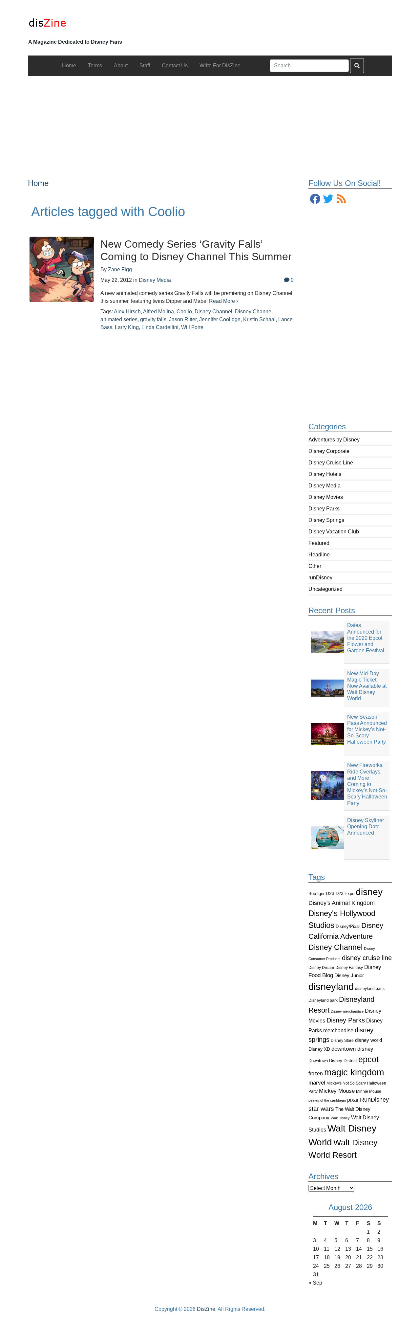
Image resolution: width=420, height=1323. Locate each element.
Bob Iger (316, 893)
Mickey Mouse (337, 1091)
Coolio (184, 311)
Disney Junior (349, 975)
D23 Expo (345, 893)
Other (314, 566)
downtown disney (352, 1049)
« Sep (315, 1283)
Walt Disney (340, 1118)
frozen (315, 1073)
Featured (318, 543)
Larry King (127, 327)
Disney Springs (326, 520)
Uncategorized (325, 589)
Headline (319, 554)
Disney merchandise (347, 1011)
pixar (353, 1100)
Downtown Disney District (332, 1060)
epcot (368, 1059)
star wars (321, 1108)
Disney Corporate (328, 451)
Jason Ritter (183, 319)
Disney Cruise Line (330, 462)
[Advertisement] (210, 122)
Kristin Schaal (259, 319)
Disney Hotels (324, 474)
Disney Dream (321, 967)
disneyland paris (370, 988)
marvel (316, 1083)
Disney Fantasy (349, 967)
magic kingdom (354, 1072)
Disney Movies (325, 497)
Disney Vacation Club (333, 531)
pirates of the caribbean (327, 1100)
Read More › (223, 301)
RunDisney (374, 1099)
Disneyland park (323, 1000)
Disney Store (342, 1040)
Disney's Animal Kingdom (341, 903)
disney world (368, 1040)
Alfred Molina (158, 311)
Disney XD (319, 1049)
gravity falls (153, 319)
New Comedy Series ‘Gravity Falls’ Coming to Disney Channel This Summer (196, 250)
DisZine (206, 1309)
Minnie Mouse (368, 1091)
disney (369, 892)
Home (38, 183)
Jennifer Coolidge (220, 319)
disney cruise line (367, 957)
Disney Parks (324, 508)
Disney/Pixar (348, 926)
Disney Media (324, 485)
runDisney (320, 577)
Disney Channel (335, 947)
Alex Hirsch (127, 311)
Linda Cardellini (159, 327)
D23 (330, 893)
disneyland (331, 986)
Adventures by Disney (334, 439)
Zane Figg (120, 269)
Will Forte (192, 327)
